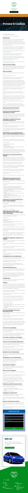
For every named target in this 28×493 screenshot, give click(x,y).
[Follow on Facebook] (4, 480)
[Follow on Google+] (8, 480)
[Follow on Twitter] (6, 480)
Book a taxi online (14, 11)
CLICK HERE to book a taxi (10, 447)
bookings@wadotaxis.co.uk (10, 69)
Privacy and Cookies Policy (20, 487)
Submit (14, 428)
